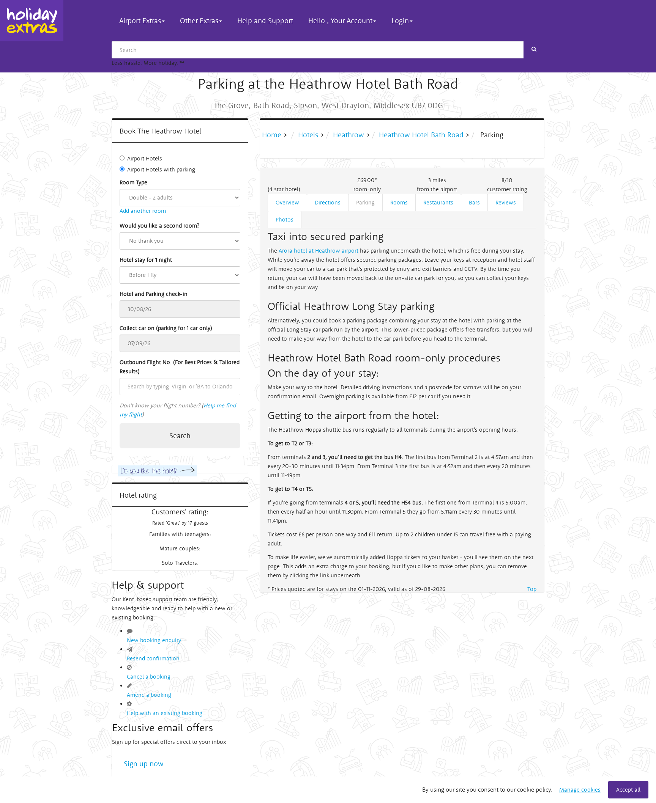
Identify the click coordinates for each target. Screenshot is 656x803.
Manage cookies (580, 789)
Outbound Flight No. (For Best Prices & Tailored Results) (180, 366)
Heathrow (348, 134)
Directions (328, 202)
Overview (287, 202)
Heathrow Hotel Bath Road (421, 134)
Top (531, 588)
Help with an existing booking (164, 713)
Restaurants (438, 202)
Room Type (133, 182)
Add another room (143, 210)
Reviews (505, 202)
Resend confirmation (153, 658)
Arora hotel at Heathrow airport (318, 250)
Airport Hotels (144, 158)
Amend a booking (149, 694)
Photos (284, 219)
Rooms (399, 202)
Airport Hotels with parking (161, 169)
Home (272, 134)
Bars (474, 202)
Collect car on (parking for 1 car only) (166, 328)
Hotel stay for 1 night (146, 259)
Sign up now (144, 763)
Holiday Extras (31, 20)
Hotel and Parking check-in (154, 293)
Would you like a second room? (159, 225)
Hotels (308, 134)
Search (180, 435)
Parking (365, 202)
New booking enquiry (154, 640)
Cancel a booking (148, 676)
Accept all (628, 789)
